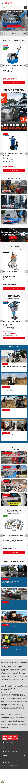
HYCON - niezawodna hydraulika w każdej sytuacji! (12, 456)
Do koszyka (14, 82)
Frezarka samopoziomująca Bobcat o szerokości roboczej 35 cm (13, 605)
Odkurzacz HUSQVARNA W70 (10, 271)
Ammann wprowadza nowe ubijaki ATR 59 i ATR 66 (13, 649)
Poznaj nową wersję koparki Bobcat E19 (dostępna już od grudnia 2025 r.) (13, 412)
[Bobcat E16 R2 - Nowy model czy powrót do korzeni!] (14, 356)
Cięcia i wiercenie (8, 206)
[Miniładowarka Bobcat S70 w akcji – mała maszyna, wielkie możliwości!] (14, 425)
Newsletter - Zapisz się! (8, 748)
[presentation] (1, 33)
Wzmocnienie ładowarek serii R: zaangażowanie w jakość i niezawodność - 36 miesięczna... (13, 627)
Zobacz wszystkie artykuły (14, 449)
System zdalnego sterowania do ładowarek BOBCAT (10, 484)
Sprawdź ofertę (14, 25)
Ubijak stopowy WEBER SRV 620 (12, 321)
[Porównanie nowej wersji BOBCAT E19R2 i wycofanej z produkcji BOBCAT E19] (14, 379)
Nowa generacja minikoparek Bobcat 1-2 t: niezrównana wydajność (11, 582)
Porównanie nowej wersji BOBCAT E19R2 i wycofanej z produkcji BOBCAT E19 (14, 390)
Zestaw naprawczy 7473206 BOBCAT (13, 535)
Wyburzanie (6, 191)
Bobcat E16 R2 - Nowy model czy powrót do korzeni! (14, 366)
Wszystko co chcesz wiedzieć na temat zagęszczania (12, 470)
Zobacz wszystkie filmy (14, 349)
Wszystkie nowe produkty (14, 513)
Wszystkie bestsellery (14, 298)
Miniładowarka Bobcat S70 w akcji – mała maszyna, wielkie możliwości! (14, 435)
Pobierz (13, 237)
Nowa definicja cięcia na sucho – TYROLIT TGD (8, 498)
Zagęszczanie (7, 221)
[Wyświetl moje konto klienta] (24, 3)
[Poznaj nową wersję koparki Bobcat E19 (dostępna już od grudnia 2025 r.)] (14, 402)
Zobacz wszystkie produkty (14, 43)
